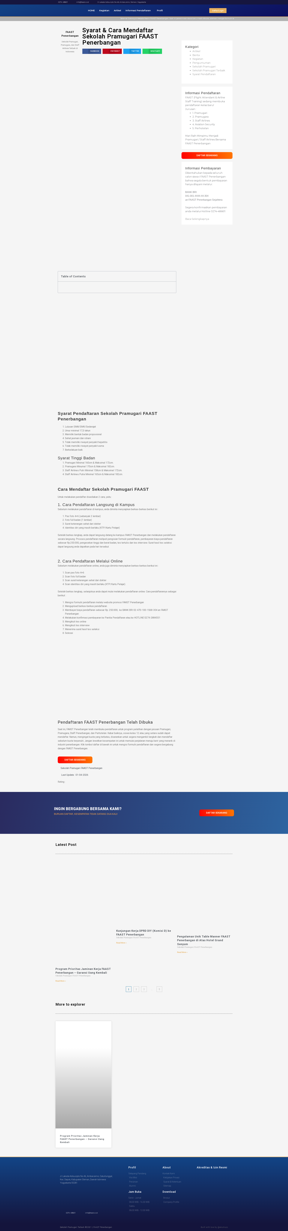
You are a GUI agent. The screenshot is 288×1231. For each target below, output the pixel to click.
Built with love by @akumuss (214, 1227)
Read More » (61, 981)
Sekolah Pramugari (204, 66)
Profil (160, 10)
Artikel (117, 10)
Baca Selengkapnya (197, 219)
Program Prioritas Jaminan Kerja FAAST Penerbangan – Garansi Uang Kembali (82, 1139)
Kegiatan (104, 10)
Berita (196, 55)
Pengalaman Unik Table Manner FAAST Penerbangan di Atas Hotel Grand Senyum (203, 940)
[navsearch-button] (231, 10)
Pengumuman (201, 62)
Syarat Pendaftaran (204, 74)
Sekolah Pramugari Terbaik (208, 70)
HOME (91, 10)
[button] (91, 51)
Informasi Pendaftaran (138, 10)
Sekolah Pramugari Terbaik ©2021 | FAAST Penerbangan (86, 1227)
